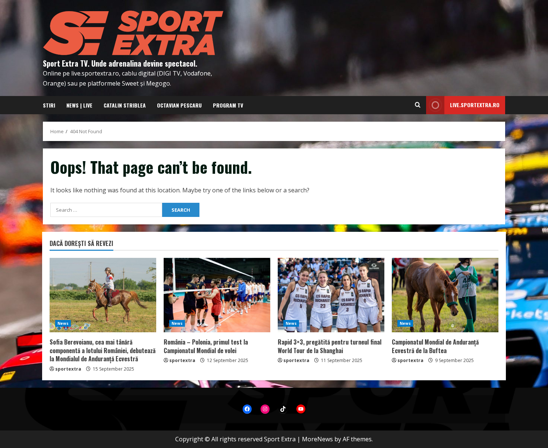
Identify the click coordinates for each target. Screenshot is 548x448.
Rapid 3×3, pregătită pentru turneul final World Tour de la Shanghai (329, 346)
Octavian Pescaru (179, 105)
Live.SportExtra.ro (475, 105)
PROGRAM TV (228, 105)
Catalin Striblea (125, 105)
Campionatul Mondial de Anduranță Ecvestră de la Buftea (435, 346)
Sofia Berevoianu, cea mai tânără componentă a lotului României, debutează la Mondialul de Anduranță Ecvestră (102, 350)
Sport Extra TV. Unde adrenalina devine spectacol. (120, 63)
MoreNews (317, 439)
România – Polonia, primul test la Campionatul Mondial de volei (206, 346)
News (63, 323)
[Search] (418, 105)
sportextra (68, 369)
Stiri (49, 105)
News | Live (79, 105)
